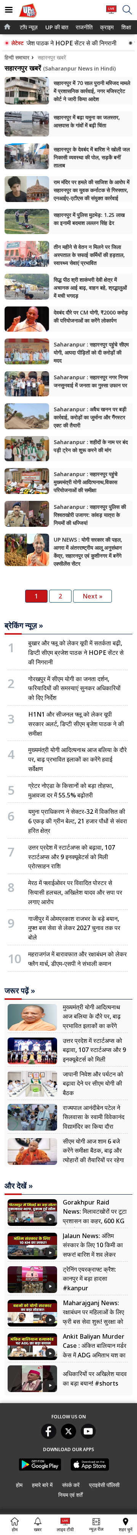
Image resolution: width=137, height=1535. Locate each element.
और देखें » (19, 1186)
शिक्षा (125, 27)
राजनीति (83, 27)
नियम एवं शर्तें (70, 1495)
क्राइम (106, 27)
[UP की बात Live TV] (111, 13)
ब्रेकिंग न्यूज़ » (24, 625)
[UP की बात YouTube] (88, 1436)
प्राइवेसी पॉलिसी (104, 1485)
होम (19, 1485)
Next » (92, 596)
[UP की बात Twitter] (68, 1436)
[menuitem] (29, 27)
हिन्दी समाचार (17, 57)
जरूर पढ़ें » (20, 990)
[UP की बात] (27, 18)
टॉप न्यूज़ (27, 27)
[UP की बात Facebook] (48, 1436)
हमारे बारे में (42, 1485)
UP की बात (55, 27)
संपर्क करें (71, 1485)
